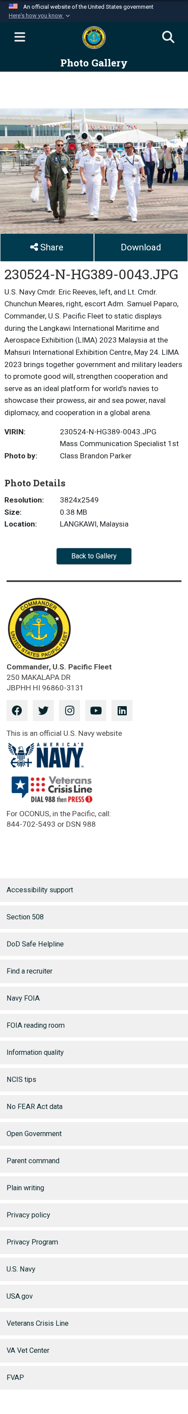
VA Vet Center (28, 1350)
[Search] (168, 37)
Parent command (33, 1161)
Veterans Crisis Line (38, 1323)
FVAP (15, 1377)
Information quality (35, 1052)
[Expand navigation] (19, 37)
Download (141, 247)
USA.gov (20, 1296)
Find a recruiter (29, 971)
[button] (40, 15)
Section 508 (25, 917)
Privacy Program (32, 1242)
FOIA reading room (36, 1025)
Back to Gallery (94, 556)
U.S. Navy (21, 1269)
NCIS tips (21, 1079)
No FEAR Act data (35, 1106)
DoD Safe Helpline (35, 944)
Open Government (34, 1134)
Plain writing (25, 1188)
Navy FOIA (23, 998)
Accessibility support (40, 890)
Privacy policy (28, 1215)
